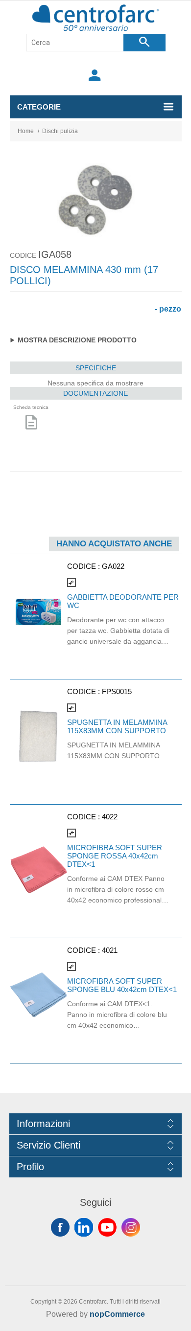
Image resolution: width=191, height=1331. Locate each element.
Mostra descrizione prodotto (77, 340)
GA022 (113, 566)
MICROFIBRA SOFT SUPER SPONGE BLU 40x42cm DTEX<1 (122, 985)
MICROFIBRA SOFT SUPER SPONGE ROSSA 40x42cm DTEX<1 (114, 855)
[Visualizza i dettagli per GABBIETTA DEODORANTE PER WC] (38, 611)
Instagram (130, 1227)
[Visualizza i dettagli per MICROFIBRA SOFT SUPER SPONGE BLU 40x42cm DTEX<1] (38, 995)
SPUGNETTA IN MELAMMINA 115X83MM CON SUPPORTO (117, 726)
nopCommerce (117, 1314)
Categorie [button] (39, 107)
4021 (110, 950)
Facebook (60, 1227)
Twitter (83, 1227)
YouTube (107, 1227)
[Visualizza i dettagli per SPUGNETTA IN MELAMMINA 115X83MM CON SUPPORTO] (38, 737)
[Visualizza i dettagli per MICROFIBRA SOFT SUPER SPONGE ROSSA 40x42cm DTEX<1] (38, 866)
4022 (110, 816)
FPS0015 (117, 691)
